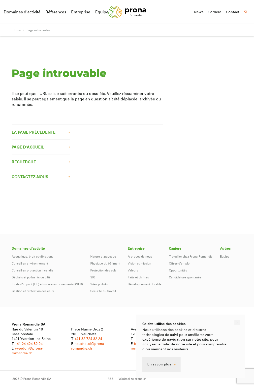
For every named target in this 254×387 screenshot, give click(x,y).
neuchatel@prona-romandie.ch (88, 346)
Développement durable (144, 284)
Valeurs (133, 270)
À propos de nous (140, 256)
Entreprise (80, 11)
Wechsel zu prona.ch (132, 378)
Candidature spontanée (185, 277)
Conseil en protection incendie (32, 270)
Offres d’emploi (179, 263)
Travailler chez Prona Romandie (191, 256)
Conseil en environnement (30, 263)
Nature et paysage (103, 256)
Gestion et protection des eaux (33, 291)
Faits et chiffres (138, 277)
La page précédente (34, 132)
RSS (111, 378)
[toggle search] (246, 11)
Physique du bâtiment (105, 263)
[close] (237, 322)
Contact (232, 12)
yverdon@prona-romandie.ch (27, 350)
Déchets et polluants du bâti (31, 277)
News (198, 12)
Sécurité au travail (103, 291)
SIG (92, 277)
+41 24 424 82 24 (29, 343)
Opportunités (178, 270)
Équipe (101, 11)
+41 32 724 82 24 (88, 338)
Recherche (24, 161)
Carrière (214, 12)
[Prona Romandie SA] (127, 12)
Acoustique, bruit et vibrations (32, 256)
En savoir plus (159, 364)
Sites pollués (99, 284)
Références (55, 11)
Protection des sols (103, 270)
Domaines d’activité (22, 11)
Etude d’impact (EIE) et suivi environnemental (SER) (47, 284)
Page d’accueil (28, 146)
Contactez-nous (30, 176)
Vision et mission (139, 263)
